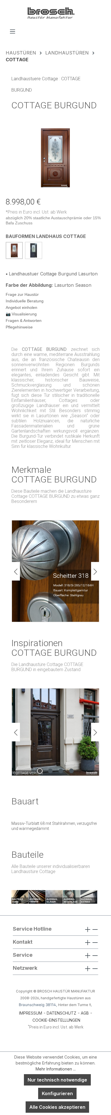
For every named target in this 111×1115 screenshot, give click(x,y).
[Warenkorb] (101, 29)
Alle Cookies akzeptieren (57, 1107)
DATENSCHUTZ (61, 1013)
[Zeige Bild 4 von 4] (71, 771)
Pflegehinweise (19, 327)
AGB (85, 1013)
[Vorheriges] (15, 571)
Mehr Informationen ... (56, 1068)
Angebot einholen (21, 307)
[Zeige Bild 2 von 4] (50, 771)
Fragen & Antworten (24, 320)
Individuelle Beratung (25, 301)
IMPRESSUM (30, 1013)
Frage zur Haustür (22, 294)
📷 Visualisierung (21, 314)
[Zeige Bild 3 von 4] (60, 771)
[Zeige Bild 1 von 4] (39, 771)
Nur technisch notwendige (57, 1080)
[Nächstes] (95, 571)
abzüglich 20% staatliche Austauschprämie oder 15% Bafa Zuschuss (53, 220)
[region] (55, 158)
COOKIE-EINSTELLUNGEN (56, 1020)
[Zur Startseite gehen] (55, 14)
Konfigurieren (57, 1093)
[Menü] (12, 31)
